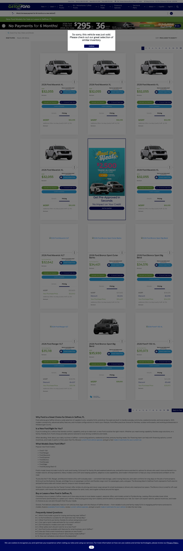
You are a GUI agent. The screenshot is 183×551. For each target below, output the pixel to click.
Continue (91, 46)
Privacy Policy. (173, 543)
